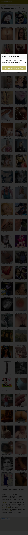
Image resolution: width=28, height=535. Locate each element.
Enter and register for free (14, 68)
